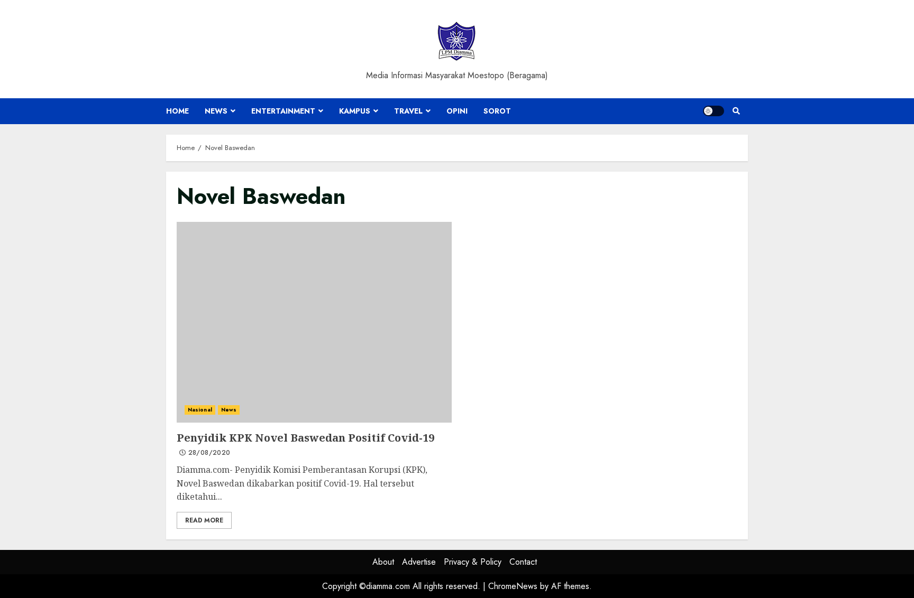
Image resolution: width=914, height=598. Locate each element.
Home (177, 111)
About (383, 562)
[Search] (736, 111)
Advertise (419, 562)
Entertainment (283, 111)
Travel (408, 111)
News (216, 111)
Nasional (200, 410)
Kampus (354, 111)
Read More (204, 520)
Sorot (497, 111)
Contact (523, 562)
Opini (457, 111)
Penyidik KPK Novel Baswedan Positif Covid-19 (314, 322)
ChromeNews (512, 586)
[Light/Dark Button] (713, 111)
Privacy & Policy (472, 562)
